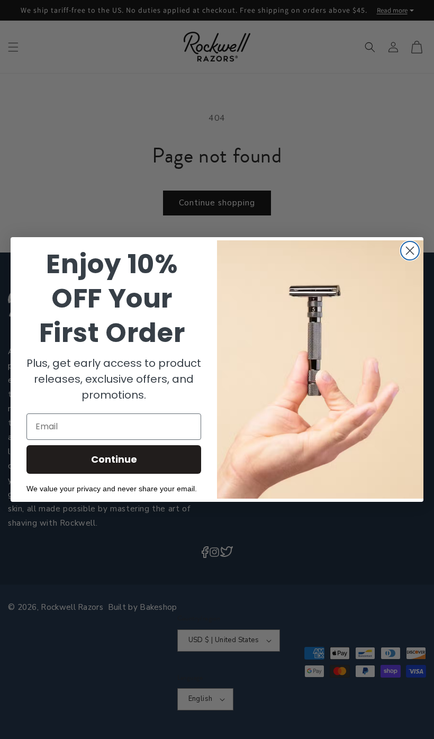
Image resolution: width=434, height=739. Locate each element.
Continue (114, 459)
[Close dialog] (410, 250)
